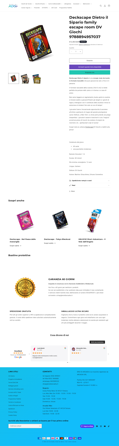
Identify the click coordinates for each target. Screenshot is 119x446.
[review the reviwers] (65, 348)
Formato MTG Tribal (14, 392)
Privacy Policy (12, 412)
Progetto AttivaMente (15, 379)
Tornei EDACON (13, 382)
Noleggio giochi (13, 386)
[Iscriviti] (40, 426)
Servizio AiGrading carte (15, 389)
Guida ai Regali (13, 395)
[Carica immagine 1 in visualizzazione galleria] (13, 78)
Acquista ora (89, 72)
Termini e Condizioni (14, 402)
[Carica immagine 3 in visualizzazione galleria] (36, 78)
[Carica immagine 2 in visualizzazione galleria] (25, 78)
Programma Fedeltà (14, 399)
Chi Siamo (11, 376)
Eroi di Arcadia (50, 441)
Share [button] (73, 191)
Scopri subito (14, 246)
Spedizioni (11, 409)
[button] (27, 4)
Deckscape (89, 127)
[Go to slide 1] (67, 362)
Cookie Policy (12, 415)
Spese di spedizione (84, 44)
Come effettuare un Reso (16, 405)
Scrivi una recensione (97, 342)
